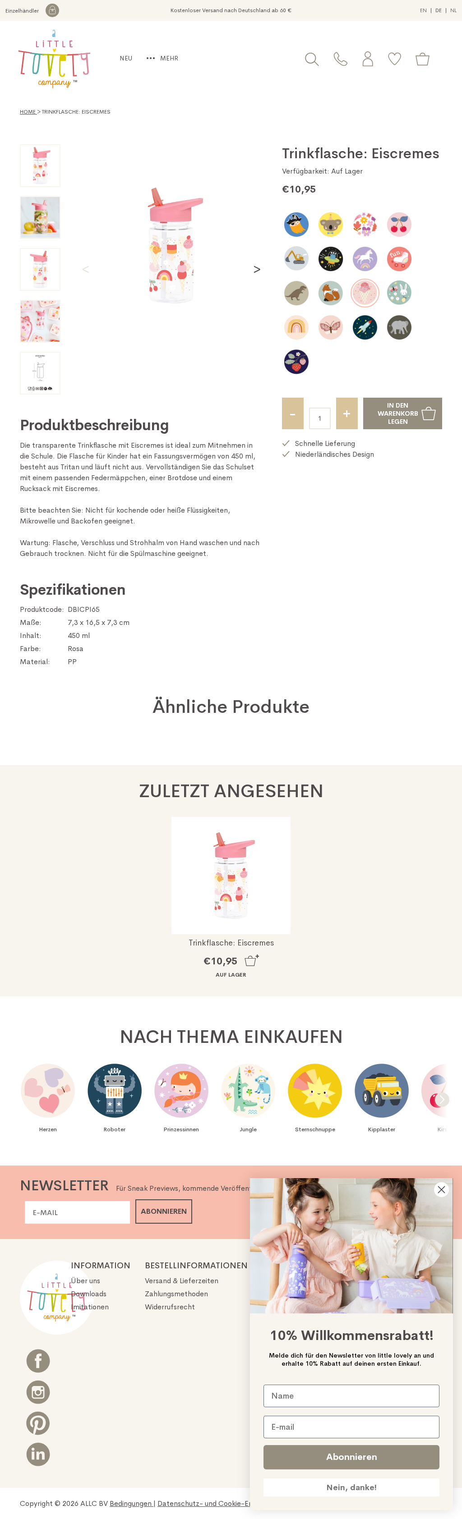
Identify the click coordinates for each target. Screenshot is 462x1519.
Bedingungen (131, 1503)
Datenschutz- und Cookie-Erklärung (217, 1503)
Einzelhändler (22, 10)
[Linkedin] (38, 1454)
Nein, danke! (351, 1487)
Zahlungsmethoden (176, 1294)
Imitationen (90, 1307)
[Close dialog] (441, 1190)
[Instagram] (38, 1392)
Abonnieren (351, 1457)
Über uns (85, 1280)
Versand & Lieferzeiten (181, 1280)
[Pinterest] (38, 1423)
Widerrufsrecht (170, 1307)
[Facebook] (38, 1361)
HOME (28, 111)
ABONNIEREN (164, 1211)
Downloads (88, 1294)
